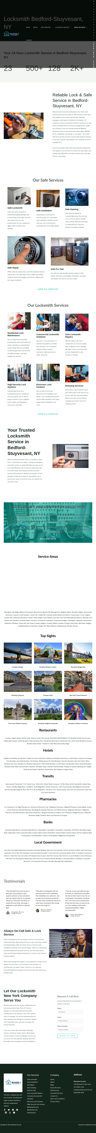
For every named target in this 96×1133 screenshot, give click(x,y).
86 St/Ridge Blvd (39, 789)
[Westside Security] (11, 34)
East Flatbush (48, 617)
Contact (29, 40)
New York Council (52, 856)
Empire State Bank (49, 833)
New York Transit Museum (78, 695)
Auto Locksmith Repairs (35, 1093)
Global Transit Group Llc (52, 784)
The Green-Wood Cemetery (17, 723)
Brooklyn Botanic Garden (47, 667)
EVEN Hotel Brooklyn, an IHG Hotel (53, 764)
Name (59, 1008)
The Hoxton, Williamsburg (39, 761)
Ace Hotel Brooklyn (23, 761)
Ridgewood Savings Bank (66, 835)
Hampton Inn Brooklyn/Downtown (29, 764)
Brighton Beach (66, 612)
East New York (58, 617)
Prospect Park (48, 695)
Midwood (8, 623)
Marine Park (87, 620)
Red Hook (82, 623)
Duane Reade (82, 807)
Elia (43, 738)
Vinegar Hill (42, 626)
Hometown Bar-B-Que (51, 741)
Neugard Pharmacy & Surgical (51, 812)
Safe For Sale (31, 1090)
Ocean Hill (22, 623)
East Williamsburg (69, 617)
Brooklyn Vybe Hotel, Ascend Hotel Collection (20, 766)
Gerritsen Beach (25, 620)
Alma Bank (82, 830)
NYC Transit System (65, 787)
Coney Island (75, 615)
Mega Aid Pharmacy (70, 807)
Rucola (47, 738)
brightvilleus (68, 861)
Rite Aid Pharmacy (25, 810)
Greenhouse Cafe (65, 741)
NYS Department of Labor (37, 856)
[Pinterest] (17, 1110)
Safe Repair (30, 1085)
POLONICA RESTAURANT (58, 738)
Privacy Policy (55, 1101)
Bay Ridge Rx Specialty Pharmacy (43, 810)
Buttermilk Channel (10, 741)
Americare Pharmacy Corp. (40, 807)
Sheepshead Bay (23, 626)
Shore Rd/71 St (28, 789)
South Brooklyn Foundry (84, 741)
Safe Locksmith (32, 1079)
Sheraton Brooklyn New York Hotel (73, 761)
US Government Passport (39, 861)
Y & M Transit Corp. (28, 784)
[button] (51, 27)
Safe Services (54, 1090)
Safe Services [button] (45, 27)
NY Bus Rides (64, 784)
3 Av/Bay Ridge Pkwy (18, 787)
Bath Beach (8, 612)
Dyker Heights (38, 617)
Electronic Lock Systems (35, 1101)
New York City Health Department (15, 850)
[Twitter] (9, 1110)
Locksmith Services (56, 1093)
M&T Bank (75, 830)
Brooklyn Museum (18, 695)
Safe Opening (31, 1087)
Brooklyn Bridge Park (78, 667)
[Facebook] (5, 1110)
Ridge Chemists (41, 815)
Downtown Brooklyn (20, 617)
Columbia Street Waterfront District (58, 615)
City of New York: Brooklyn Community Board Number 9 (30, 853)
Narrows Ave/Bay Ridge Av (13, 789)
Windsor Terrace (72, 626)
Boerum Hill (46, 612)
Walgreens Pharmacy (56, 807)
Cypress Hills (8, 617)
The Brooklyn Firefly (74, 738)
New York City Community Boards (44, 858)
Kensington (71, 620)
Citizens (45, 835)
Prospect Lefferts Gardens (55, 623)
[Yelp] (10, 1113)
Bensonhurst (38, 612)
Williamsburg (61, 626)
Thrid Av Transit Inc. (51, 787)
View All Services (48, 289)
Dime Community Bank (24, 833)
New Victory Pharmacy (32, 812)
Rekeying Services (33, 1107)
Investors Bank (37, 833)
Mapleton (79, 620)
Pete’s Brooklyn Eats (36, 741)
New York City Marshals (55, 850)
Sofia (73, 741)
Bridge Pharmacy (78, 812)
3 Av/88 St (29, 787)
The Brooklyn (49, 769)
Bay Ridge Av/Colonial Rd (81, 787)
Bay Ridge (15, 612)
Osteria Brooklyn (23, 741)
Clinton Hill (33, 615)
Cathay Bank (42, 830)
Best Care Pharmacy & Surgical (57, 815)
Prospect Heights (40, 623)
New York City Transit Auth (75, 789)
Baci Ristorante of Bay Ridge (59, 743)
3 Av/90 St (48, 789)
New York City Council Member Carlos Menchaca (75, 856)
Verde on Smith (36, 738)
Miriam (24, 738)
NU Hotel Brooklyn (54, 761)
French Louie (86, 738)
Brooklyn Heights (77, 612)
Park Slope (30, 623)
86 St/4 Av (39, 784)
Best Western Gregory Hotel (63, 769)
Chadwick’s (46, 743)
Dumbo (30, 617)
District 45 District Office (71, 850)
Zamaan (8, 738)
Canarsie (16, 615)
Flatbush (79, 617)
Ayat (28, 738)
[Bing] (14, 1113)
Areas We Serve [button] (79, 27)
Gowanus (34, 620)
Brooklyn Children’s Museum (78, 723)
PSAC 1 (74, 853)
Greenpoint (49, 620)
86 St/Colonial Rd (75, 784)
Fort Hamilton (14, 620)
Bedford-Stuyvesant (26, 612)
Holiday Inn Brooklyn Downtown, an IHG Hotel (61, 758)
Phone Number (63, 1026)
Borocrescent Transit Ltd (14, 784)
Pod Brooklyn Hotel (72, 764)
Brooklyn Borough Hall (56, 861)
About (35, 27)
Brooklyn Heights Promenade (48, 723)
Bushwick (9, 615)
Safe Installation (32, 1082)
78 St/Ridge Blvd (39, 787)
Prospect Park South (71, 623)
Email (59, 1017)
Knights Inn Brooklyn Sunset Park (15, 758)
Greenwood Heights (60, 620)
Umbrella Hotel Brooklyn (55, 766)
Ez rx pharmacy (9, 807)
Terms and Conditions (57, 1099)
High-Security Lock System (36, 1104)
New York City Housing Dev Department (19, 858)
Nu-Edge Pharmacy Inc (22, 807)
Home (28, 27)
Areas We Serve (55, 1087)
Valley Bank (12, 833)
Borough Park (55, 612)
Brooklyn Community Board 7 (66, 858)
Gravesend (41, 620)
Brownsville (88, 612)
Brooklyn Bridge (17, 667)
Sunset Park (33, 626)
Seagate (88, 623)
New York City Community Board (60, 853)
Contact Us (54, 1096)
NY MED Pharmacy (60, 810)
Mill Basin (15, 623)
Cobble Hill (41, 615)
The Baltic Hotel (41, 766)
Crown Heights (85, 615)
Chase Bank (50, 830)
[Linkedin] (6, 1113)
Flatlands (86, 617)
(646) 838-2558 (93, 55)
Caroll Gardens (24, 615)
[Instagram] (13, 1110)
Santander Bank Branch (13, 830)
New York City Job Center (19, 856)
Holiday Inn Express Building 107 (75, 766)
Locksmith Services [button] (62, 27)
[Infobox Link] (19, 208)
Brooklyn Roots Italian (34, 743)
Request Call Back (67, 1035)
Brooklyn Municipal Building (36, 850)
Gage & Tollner (16, 738)
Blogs (52, 1085)
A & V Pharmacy (67, 812)
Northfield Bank (36, 835)
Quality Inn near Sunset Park (36, 758)
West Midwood (51, 626)
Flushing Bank (53, 835)
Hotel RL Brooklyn (85, 764)
